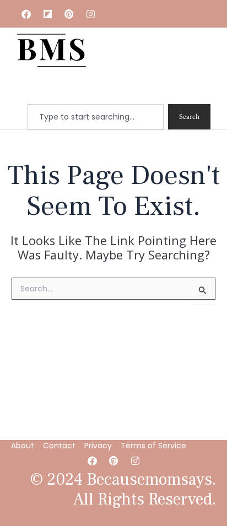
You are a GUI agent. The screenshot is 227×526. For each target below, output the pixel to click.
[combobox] (96, 116)
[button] (142, 88)
